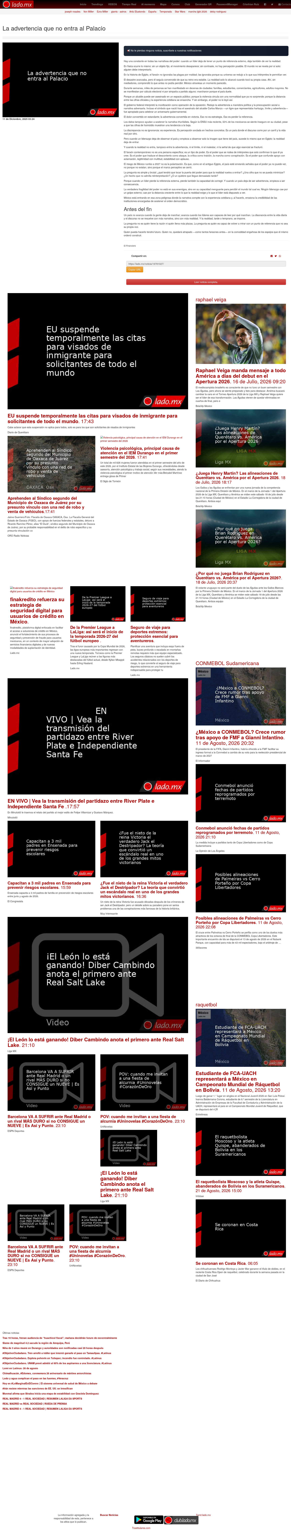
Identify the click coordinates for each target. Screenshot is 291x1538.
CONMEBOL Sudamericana (227, 663)
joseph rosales (72, 11)
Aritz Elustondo (137, 11)
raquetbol (206, 1004)
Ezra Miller (102, 11)
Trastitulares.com (141, 1528)
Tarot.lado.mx (203, 1515)
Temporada (165, 11)
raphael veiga (211, 299)
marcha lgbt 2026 (197, 11)
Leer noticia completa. (206, 282)
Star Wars (180, 11)
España (152, 11)
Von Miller (88, 11)
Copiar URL (134, 269)
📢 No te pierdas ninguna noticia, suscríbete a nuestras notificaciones (164, 50)
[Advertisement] (98, 562)
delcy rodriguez (218, 11)
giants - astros (118, 11)
